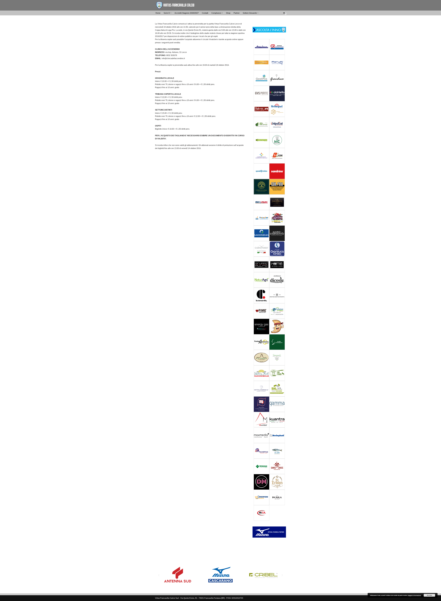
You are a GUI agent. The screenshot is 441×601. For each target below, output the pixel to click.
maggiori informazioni (414, 595)
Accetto (429, 595)
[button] (170, 12)
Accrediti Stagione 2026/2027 (187, 13)
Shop (228, 13)
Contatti (205, 13)
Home (157, 13)
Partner (237, 13)
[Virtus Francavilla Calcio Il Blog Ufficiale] (175, 5)
